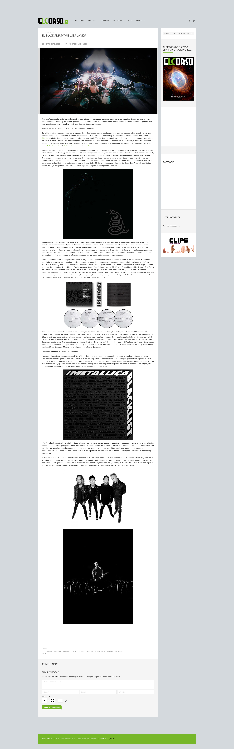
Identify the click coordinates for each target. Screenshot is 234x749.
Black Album (47, 651)
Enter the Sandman (54, 146)
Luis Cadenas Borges (77, 44)
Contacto (140, 21)
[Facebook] (189, 21)
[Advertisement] (117, 7)
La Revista (104, 21)
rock (115, 651)
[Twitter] (194, 21)
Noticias (92, 21)
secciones (117, 21)
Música (45, 648)
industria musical (86, 651)
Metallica (45, 138)
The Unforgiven (88, 146)
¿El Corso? (79, 21)
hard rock (67, 651)
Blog (130, 21)
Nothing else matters (72, 146)
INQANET (110, 739)
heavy (75, 651)
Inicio (44, 32)
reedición (108, 651)
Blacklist (58, 651)
